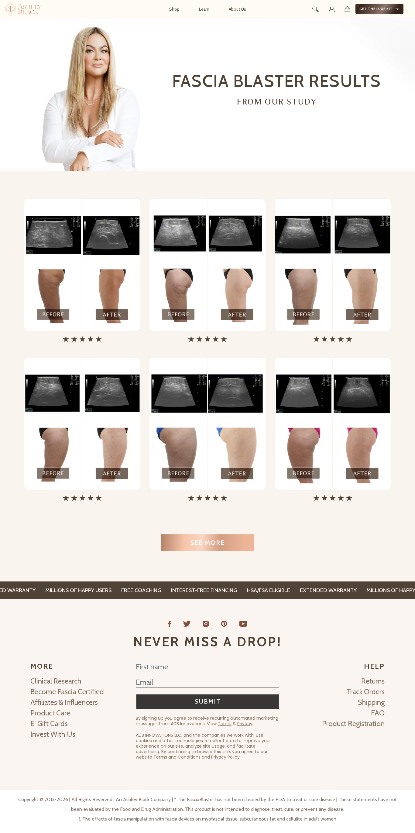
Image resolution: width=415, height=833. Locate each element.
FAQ (378, 712)
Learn (204, 9)
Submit (208, 701)
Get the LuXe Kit (376, 9)
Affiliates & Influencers (64, 702)
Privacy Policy (225, 757)
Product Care (50, 712)
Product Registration (353, 723)
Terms (225, 724)
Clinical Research (55, 681)
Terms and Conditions (177, 757)
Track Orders (366, 691)
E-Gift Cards (49, 723)
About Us (237, 9)
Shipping (371, 702)
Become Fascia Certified (67, 691)
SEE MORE (207, 543)
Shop (174, 9)
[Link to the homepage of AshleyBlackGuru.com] (23, 9)
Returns (373, 681)
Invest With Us (52, 734)
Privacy (244, 724)
